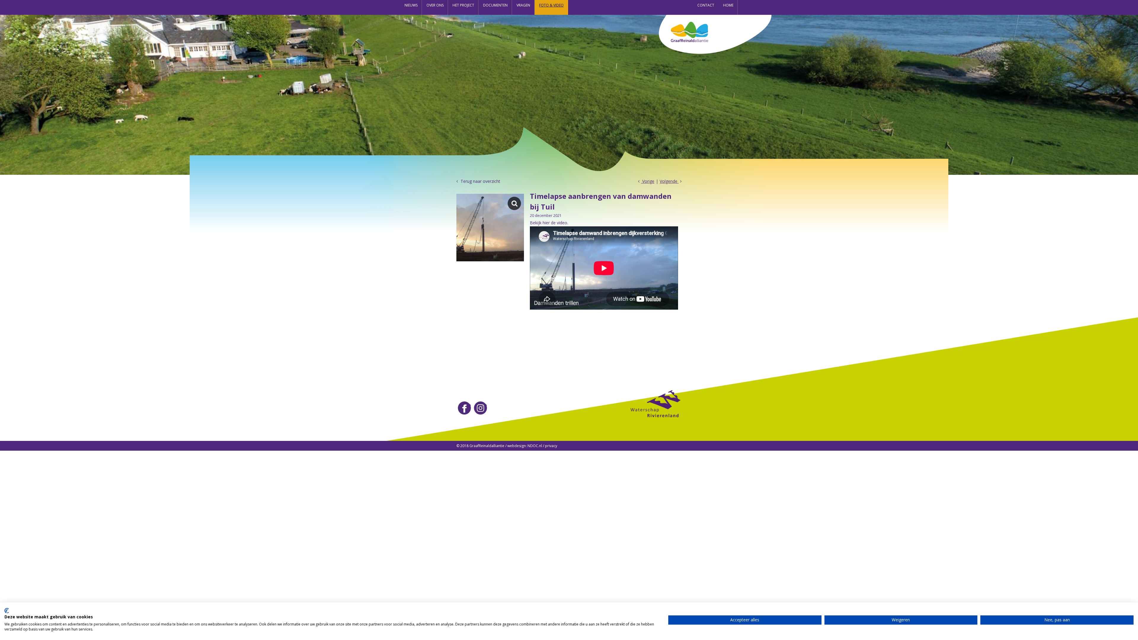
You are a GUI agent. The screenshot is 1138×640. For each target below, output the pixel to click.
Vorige (647, 181)
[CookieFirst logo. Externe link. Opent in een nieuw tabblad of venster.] (6, 610)
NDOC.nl (535, 445)
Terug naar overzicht (479, 181)
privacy (551, 445)
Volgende (669, 181)
